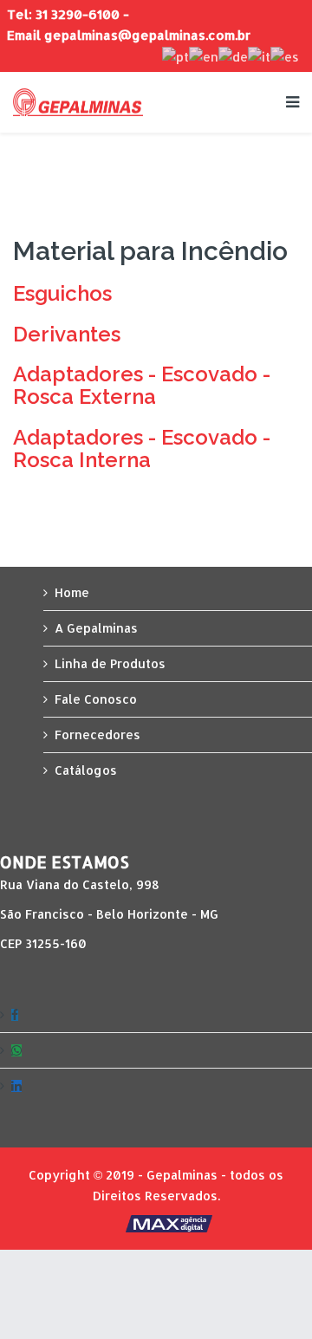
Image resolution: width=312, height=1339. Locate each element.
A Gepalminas (96, 628)
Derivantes (66, 334)
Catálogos (86, 770)
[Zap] (156, 1050)
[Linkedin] (156, 1086)
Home (72, 592)
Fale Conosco (96, 699)
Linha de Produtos (110, 663)
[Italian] (259, 56)
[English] (203, 56)
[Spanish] (284, 56)
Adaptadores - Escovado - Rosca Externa (141, 385)
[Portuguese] (175, 56)
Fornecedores (97, 734)
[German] (233, 56)
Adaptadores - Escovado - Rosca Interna (141, 448)
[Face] (156, 1015)
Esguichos (62, 293)
